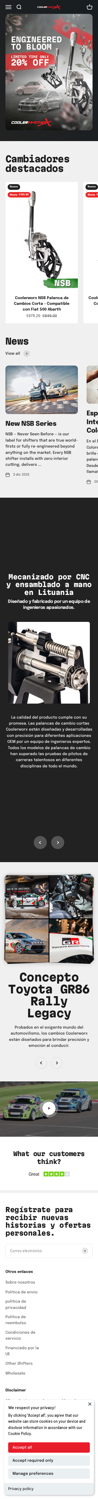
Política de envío (21, 1292)
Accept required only (33, 1460)
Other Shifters (19, 1364)
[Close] (90, 1404)
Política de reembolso (15, 1320)
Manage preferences (33, 1474)
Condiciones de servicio (20, 1335)
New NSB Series (30, 424)
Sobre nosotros (20, 1282)
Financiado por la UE (22, 1351)
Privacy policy (20, 1489)
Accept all (22, 1447)
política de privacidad (15, 1304)
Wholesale (15, 1373)
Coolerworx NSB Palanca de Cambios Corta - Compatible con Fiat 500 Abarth (41, 303)
